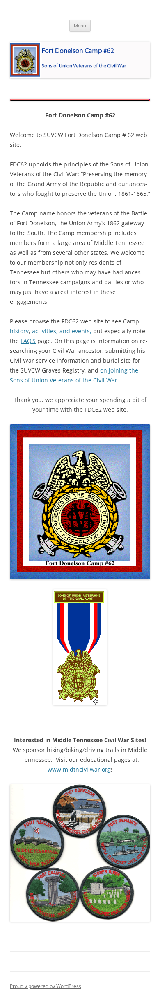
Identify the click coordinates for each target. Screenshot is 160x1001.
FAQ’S (28, 341)
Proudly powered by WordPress (45, 986)
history (19, 331)
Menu (80, 25)
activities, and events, (61, 331)
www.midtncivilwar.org (79, 769)
